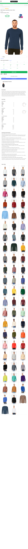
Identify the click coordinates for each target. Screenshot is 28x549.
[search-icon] (26, 5)
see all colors (2, 58)
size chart (10, 60)
